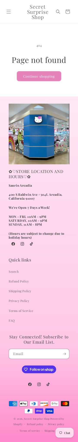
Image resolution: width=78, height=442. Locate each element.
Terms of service (30, 430)
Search (14, 271)
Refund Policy (19, 281)
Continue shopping (39, 76)
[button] (8, 11)
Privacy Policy (19, 301)
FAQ (12, 320)
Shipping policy (53, 430)
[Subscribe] (64, 354)
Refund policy (35, 424)
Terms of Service (21, 311)
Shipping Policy (20, 291)
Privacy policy (56, 424)
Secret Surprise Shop (37, 418)
